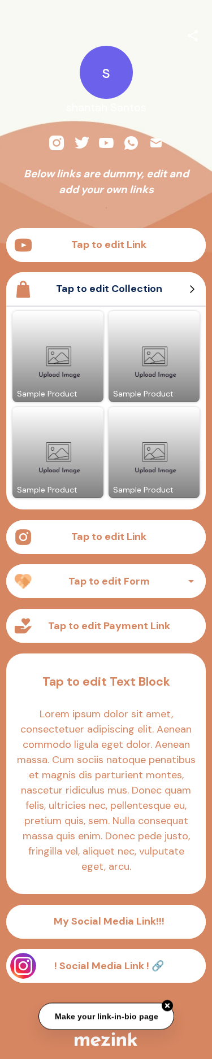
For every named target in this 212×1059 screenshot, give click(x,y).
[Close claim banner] (167, 1004)
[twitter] (81, 143)
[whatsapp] (131, 143)
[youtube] (106, 143)
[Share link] (193, 34)
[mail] (156, 143)
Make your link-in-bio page (106, 1015)
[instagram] (56, 143)
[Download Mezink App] (106, 1039)
